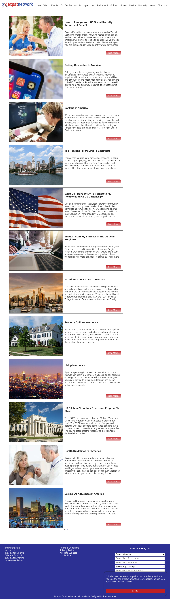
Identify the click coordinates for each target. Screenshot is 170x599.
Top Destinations (69, 5)
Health (132, 5)
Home (38, 5)
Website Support (13, 555)
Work (46, 5)
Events (54, 5)
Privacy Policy (67, 550)
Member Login (12, 548)
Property (142, 5)
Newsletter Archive (14, 558)
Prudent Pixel (109, 596)
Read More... (113, 53)
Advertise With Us (14, 560)
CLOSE (135, 591)
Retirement (102, 5)
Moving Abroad (87, 5)
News (152, 5)
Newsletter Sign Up (14, 553)
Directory (162, 5)
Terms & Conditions (69, 548)
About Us (10, 550)
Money (123, 5)
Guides (113, 5)
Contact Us (65, 555)
